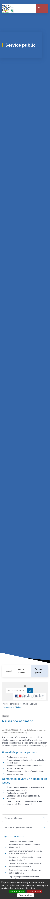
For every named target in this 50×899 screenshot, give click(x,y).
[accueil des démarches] (25, 685)
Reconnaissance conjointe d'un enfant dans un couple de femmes (27, 772)
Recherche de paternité (17, 793)
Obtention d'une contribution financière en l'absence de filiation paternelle (24, 802)
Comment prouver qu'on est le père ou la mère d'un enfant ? (25, 852)
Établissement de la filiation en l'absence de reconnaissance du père (25, 788)
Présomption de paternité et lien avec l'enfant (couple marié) (26, 761)
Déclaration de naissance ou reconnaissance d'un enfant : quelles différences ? (24, 844)
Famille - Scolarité (29, 704)
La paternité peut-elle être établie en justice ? (24, 877)
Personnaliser (26, 895)
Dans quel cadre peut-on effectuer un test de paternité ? (25, 871)
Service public (39, 671)
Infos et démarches (22, 671)
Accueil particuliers (11, 704)
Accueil (9, 671)
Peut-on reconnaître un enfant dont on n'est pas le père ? (25, 858)
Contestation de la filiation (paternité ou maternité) (23, 797)
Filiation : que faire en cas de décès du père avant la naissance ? (25, 865)
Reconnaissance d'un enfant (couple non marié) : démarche (24, 766)
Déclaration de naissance (18, 757)
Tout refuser (34, 891)
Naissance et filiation (12, 707)
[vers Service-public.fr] (29, 696)
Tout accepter (17, 891)
